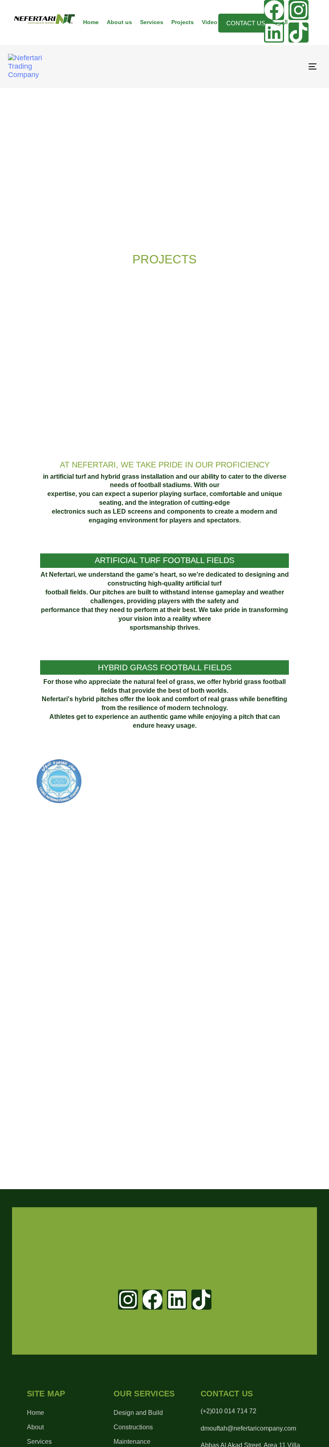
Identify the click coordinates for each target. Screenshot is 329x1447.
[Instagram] (298, 10)
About (35, 1427)
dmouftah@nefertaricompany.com (248, 1428)
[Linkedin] (177, 1300)
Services (151, 22)
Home (91, 22)
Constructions (133, 1427)
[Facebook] (152, 1300)
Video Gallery (220, 22)
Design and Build (138, 1412)
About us (119, 22)
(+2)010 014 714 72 (228, 1411)
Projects (182, 22)
